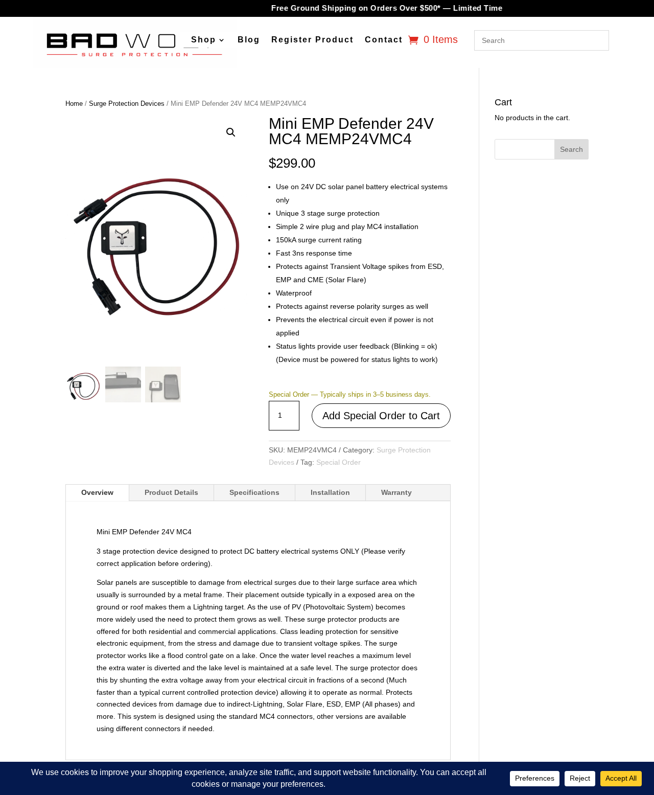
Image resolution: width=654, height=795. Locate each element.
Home (74, 103)
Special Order (338, 462)
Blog (249, 40)
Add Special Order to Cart (381, 415)
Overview (97, 492)
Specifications (254, 492)
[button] (231, 132)
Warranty (396, 492)
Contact (384, 40)
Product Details (171, 492)
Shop (203, 40)
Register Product (312, 40)
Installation (330, 492)
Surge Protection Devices (127, 103)
